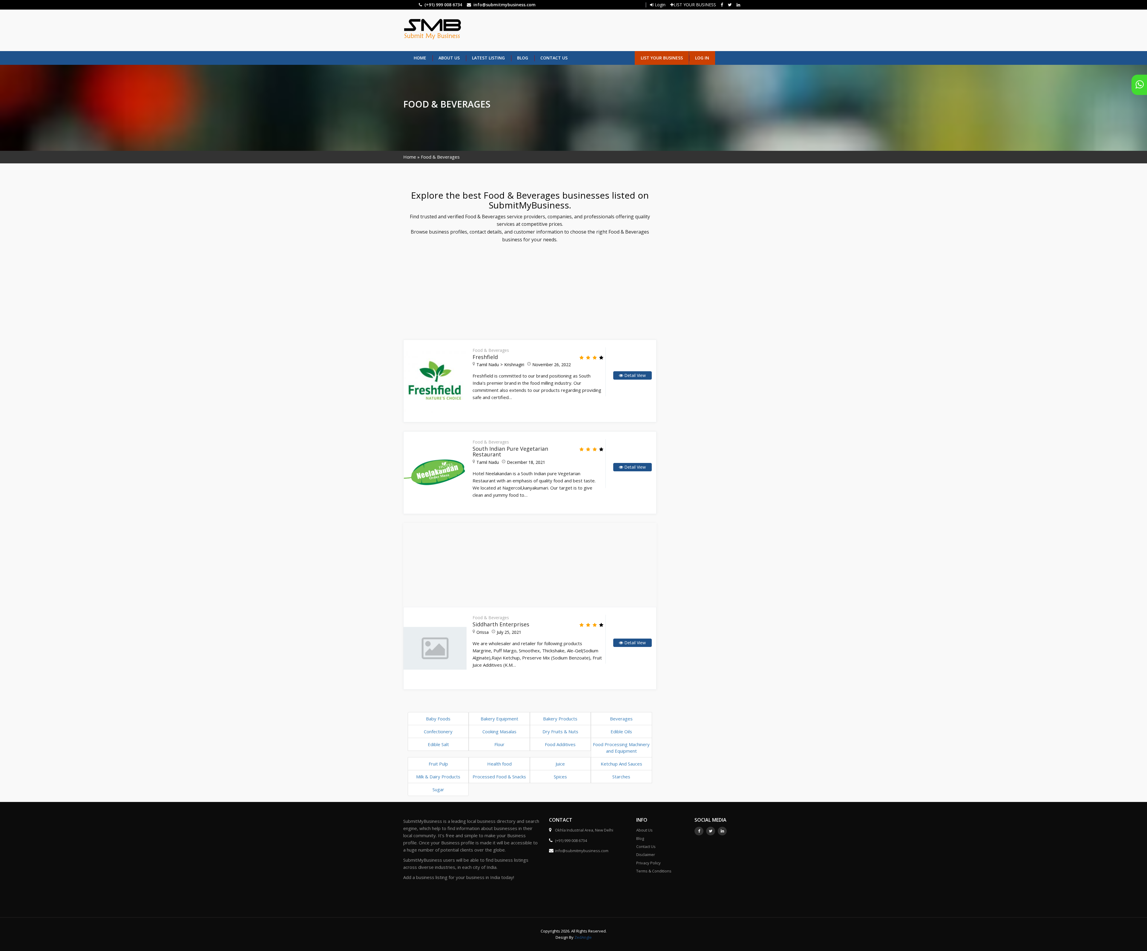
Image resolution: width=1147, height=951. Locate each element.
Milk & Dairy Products (438, 777)
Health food (499, 764)
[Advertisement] (599, 29)
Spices (560, 777)
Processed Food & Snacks (499, 777)
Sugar (438, 789)
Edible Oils (621, 731)
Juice (560, 764)
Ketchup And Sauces (621, 764)
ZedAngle (583, 937)
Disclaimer (645, 854)
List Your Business (662, 58)
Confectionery (438, 731)
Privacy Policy (648, 863)
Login (659, 4)
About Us (449, 58)
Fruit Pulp (438, 764)
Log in (702, 58)
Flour (499, 744)
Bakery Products (560, 719)
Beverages (621, 719)
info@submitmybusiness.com (504, 4)
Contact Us (554, 58)
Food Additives (560, 744)
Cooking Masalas (499, 731)
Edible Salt (438, 744)
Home (420, 58)
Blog (522, 58)
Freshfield (485, 357)
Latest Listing (488, 58)
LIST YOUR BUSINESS (695, 4)
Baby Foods (438, 719)
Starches (621, 777)
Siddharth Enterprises (501, 624)
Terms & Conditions (653, 871)
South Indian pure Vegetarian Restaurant (510, 451)
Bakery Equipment (499, 719)
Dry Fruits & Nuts (560, 731)
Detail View (634, 375)
